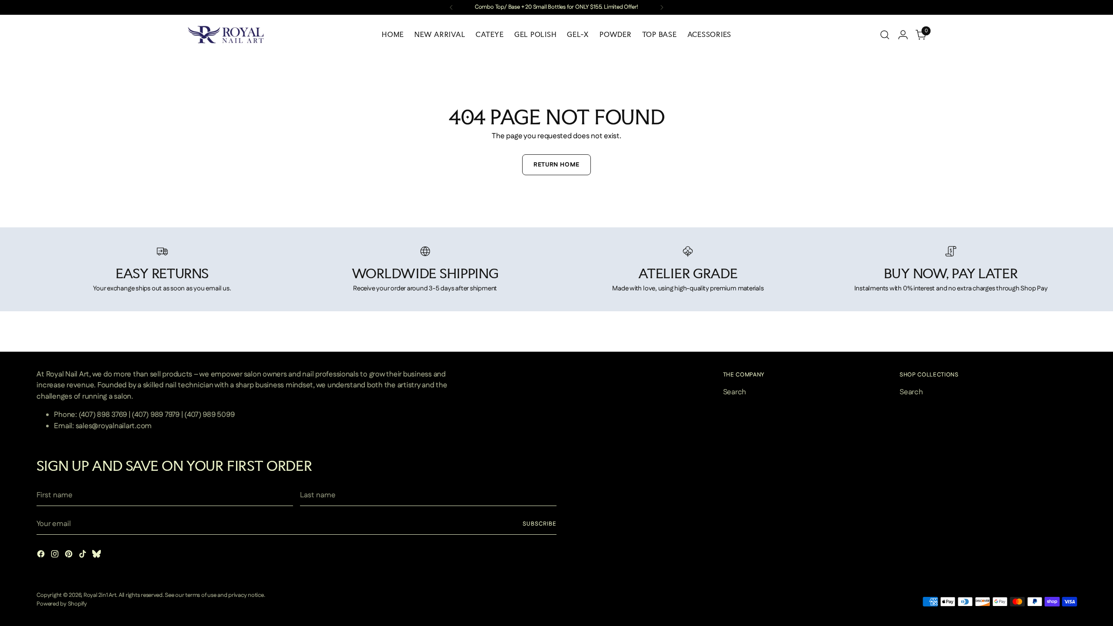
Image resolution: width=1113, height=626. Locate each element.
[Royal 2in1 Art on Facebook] (42, 555)
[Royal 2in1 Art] (226, 34)
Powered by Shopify (62, 604)
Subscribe (539, 524)
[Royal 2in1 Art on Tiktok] (83, 555)
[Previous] (451, 7)
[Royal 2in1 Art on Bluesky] (97, 555)
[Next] (661, 7)
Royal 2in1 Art (99, 595)
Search (734, 392)
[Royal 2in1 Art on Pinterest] (69, 555)
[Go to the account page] (903, 34)
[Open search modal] (884, 34)
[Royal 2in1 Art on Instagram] (55, 555)
